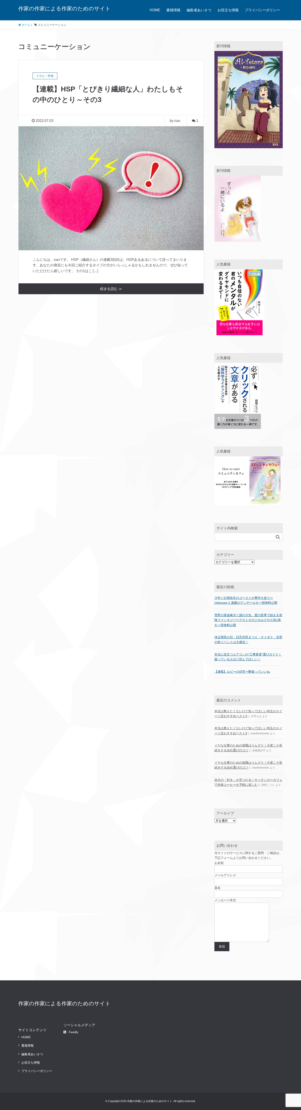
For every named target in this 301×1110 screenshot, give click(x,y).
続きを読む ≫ (111, 289)
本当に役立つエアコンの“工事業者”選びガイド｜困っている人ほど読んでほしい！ (247, 657)
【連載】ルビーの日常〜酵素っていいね (242, 671)
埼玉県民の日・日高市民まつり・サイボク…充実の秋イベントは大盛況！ (248, 639)
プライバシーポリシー (262, 10)
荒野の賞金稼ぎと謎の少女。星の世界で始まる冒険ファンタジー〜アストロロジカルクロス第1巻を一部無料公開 (248, 620)
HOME (155, 10)
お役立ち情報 (228, 10)
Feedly (73, 1032)
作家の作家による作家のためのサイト (64, 8)
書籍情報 (173, 10)
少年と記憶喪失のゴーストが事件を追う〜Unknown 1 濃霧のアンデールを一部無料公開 (245, 600)
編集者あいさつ (199, 10)
